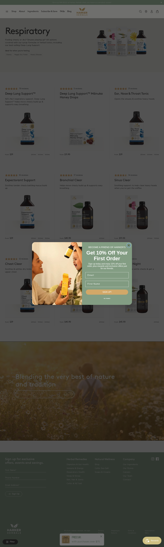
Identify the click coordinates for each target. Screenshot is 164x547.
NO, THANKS (107, 298)
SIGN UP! (106, 292)
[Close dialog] (129, 245)
